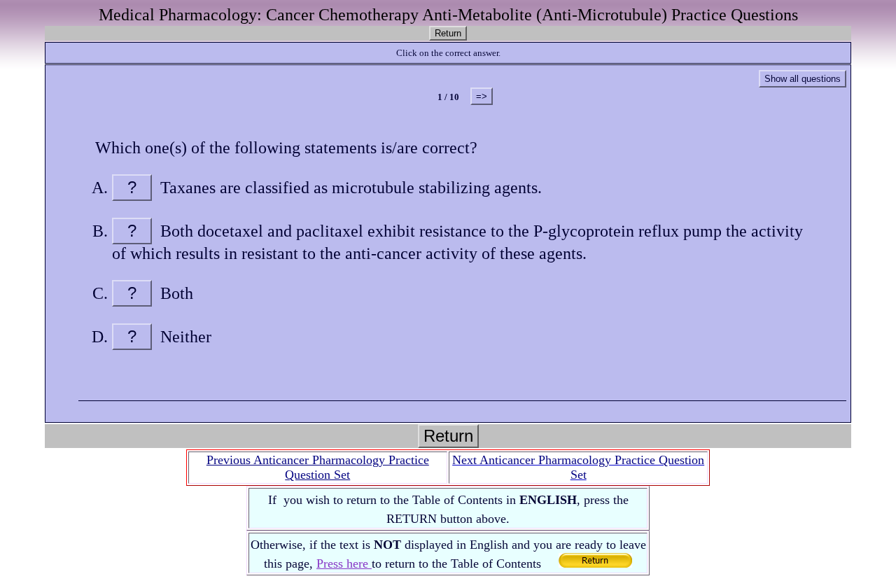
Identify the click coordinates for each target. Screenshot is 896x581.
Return (448, 33)
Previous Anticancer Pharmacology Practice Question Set (317, 467)
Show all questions (802, 79)
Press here (344, 563)
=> (481, 96)
